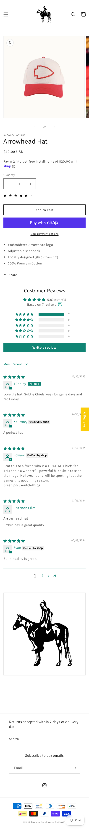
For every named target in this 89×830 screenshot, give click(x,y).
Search (14, 739)
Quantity (9, 175)
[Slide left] (34, 127)
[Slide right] (55, 127)
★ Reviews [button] (85, 419)
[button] (6, 14)
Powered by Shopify (56, 822)
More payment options (45, 233)
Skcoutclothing (38, 822)
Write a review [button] (44, 347)
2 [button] (42, 575)
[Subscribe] (75, 768)
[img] (14, 377)
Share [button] (13, 275)
